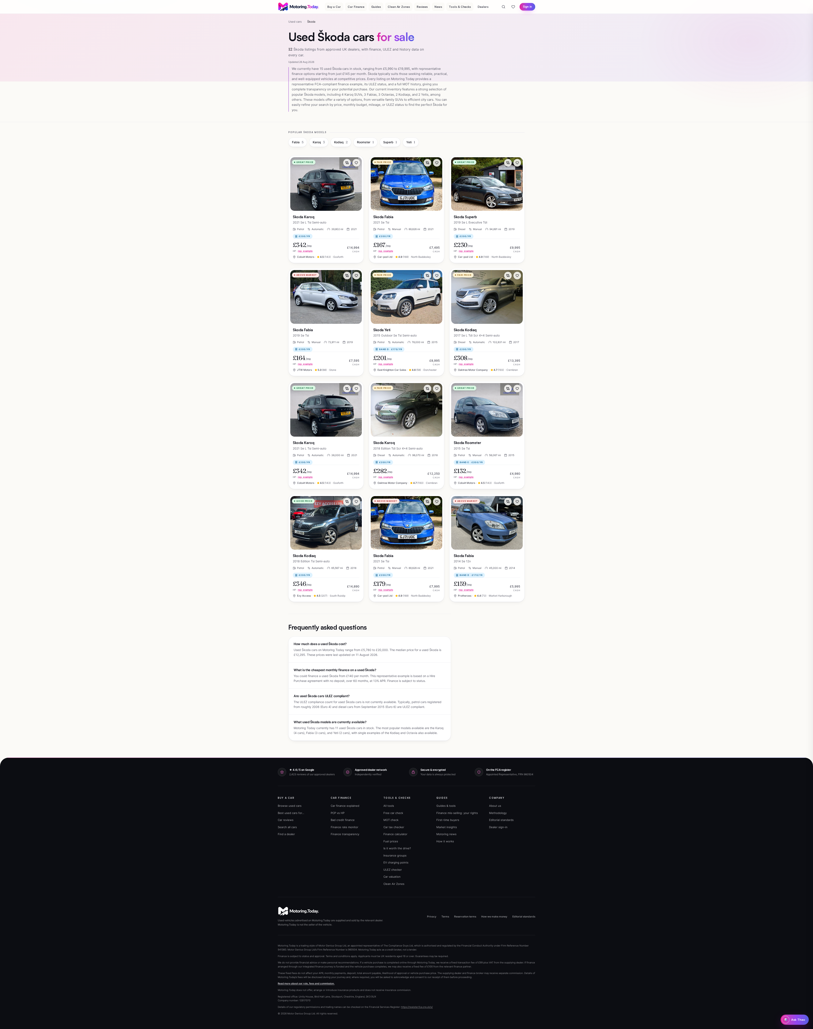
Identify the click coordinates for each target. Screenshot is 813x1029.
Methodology (498, 813)
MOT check (390, 820)
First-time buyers (447, 820)
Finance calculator (395, 834)
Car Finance (356, 6)
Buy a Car (334, 6)
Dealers (483, 6)
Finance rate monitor (344, 827)
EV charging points (395, 862)
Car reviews (285, 820)
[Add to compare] (347, 163)
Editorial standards (501, 820)
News (438, 6)
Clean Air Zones (399, 6)
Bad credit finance (343, 820)
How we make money (494, 916)
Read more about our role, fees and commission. (306, 983)
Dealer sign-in (498, 827)
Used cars (295, 21)
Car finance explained (345, 805)
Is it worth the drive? (397, 848)
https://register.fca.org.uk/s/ (417, 1007)
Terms (445, 916)
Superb (390, 142)
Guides (376, 6)
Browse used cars (289, 805)
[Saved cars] (513, 7)
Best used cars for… (291, 813)
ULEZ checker (392, 869)
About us (495, 805)
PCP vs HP (337, 813)
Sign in (527, 6)
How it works (445, 841)
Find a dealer (286, 834)
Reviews (422, 6)
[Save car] (356, 163)
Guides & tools (446, 805)
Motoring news (446, 834)
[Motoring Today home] (299, 6)
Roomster (365, 142)
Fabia (297, 142)
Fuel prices (390, 841)
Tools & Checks (460, 6)
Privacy (431, 916)
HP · (303, 251)
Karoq (319, 142)
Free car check (393, 813)
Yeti (410, 142)
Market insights (446, 827)
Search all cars (287, 827)
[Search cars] (503, 7)
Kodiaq (341, 142)
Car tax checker (393, 827)
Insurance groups (394, 855)
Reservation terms (465, 916)
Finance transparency (345, 834)
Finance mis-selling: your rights (457, 813)
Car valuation (392, 876)
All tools (388, 805)
